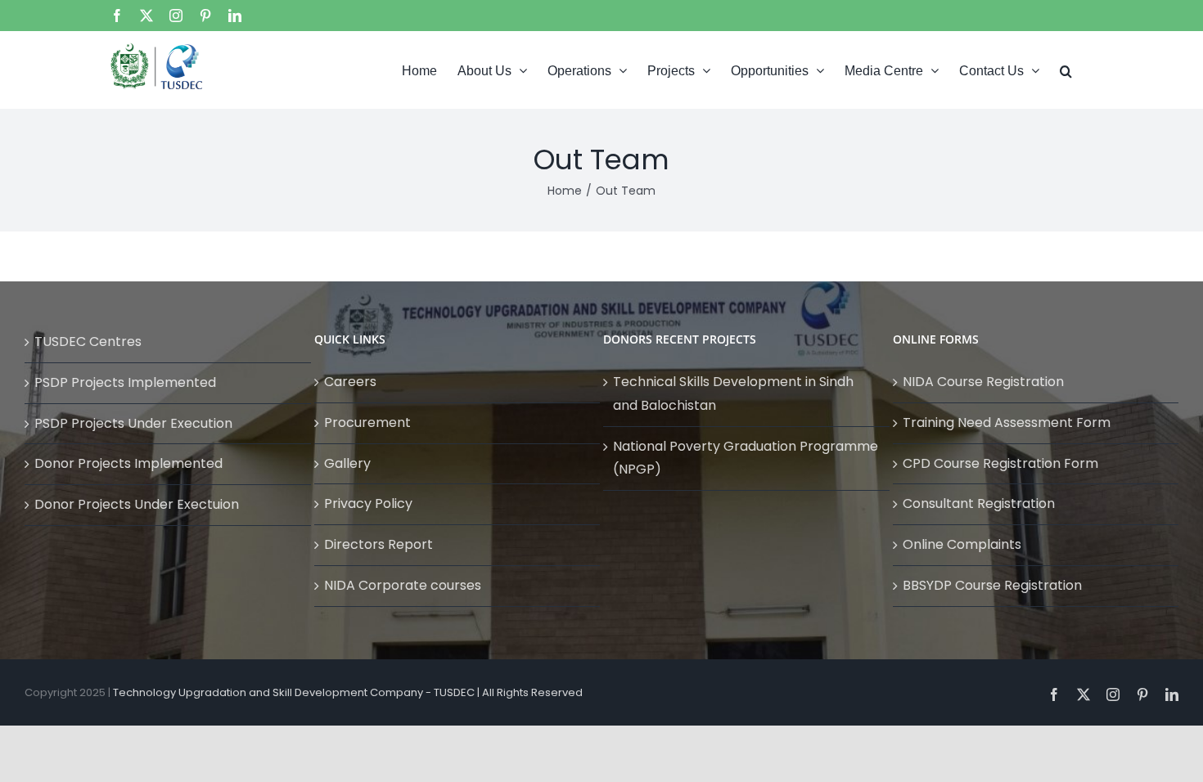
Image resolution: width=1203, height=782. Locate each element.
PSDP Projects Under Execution (133, 423)
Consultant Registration (979, 503)
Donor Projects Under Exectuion (136, 504)
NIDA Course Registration (983, 381)
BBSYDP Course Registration (992, 585)
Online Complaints (962, 544)
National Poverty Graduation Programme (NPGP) (745, 458)
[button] (1066, 69)
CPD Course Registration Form (1000, 463)
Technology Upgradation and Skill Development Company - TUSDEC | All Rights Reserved (348, 692)
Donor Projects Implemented (128, 463)
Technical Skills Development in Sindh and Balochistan (733, 393)
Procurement (367, 422)
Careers (350, 381)
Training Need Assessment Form (1007, 422)
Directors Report (378, 544)
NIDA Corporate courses (402, 585)
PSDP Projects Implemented (125, 382)
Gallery (347, 463)
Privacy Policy (368, 503)
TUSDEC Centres (88, 341)
